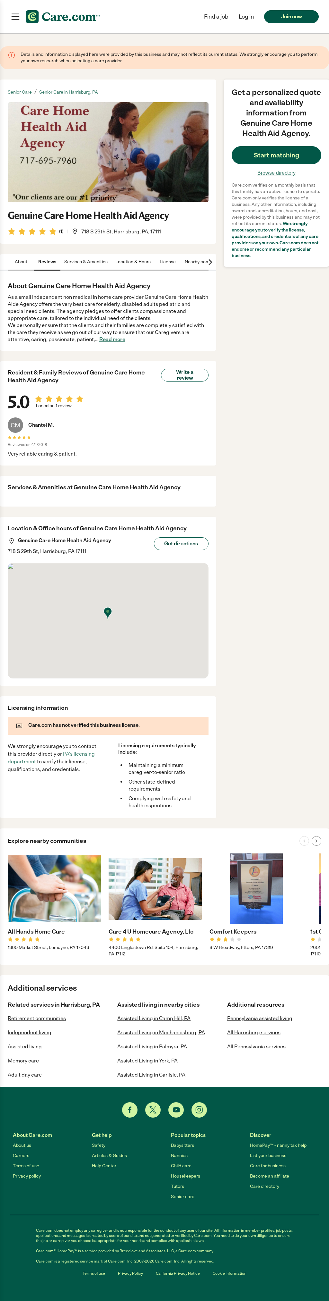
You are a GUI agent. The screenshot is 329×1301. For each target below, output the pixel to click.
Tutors (177, 1186)
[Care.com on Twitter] (153, 1110)
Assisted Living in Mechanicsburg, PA (161, 1032)
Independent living (29, 1032)
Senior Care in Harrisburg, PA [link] (68, 92)
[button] (246, 17)
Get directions (181, 544)
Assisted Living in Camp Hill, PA (154, 1018)
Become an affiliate (269, 1176)
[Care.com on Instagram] (199, 1110)
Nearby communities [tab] (206, 261)
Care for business (268, 1166)
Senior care (182, 1196)
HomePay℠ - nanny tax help (278, 1145)
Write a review (184, 375)
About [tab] (21, 261)
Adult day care (25, 1075)
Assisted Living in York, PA (147, 1061)
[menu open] (15, 17)
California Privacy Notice (178, 1273)
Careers (21, 1155)
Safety (98, 1145)
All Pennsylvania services (256, 1047)
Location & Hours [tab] (133, 261)
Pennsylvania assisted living (259, 1018)
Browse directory (276, 173)
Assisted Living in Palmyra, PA (152, 1047)
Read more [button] (112, 339)
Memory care (23, 1061)
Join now (291, 16)
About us (22, 1145)
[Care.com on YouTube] (176, 1110)
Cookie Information (229, 1273)
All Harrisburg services (253, 1032)
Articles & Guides (109, 1155)
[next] (316, 841)
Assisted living (25, 1047)
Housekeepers (185, 1176)
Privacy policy (27, 1176)
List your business (268, 1155)
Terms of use (26, 1166)
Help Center (104, 1166)
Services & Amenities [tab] (86, 261)
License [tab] (168, 261)
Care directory (264, 1186)
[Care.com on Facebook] (130, 1110)
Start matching (276, 155)
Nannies (179, 1155)
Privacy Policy (130, 1273)
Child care (181, 1166)
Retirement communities (37, 1018)
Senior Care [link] (20, 92)
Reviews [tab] (47, 261)
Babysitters (182, 1145)
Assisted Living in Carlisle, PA (151, 1075)
